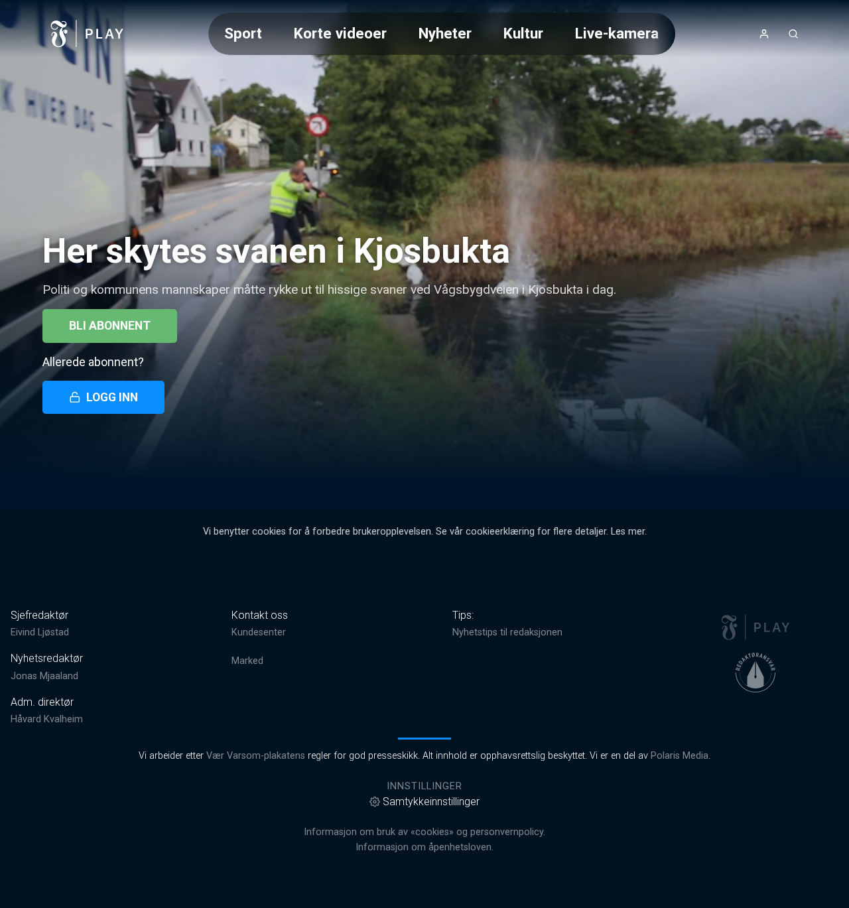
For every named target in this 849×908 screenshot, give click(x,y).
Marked (247, 661)
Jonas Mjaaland (44, 676)
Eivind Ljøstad (40, 632)
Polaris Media (679, 755)
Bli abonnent (110, 325)
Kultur (523, 33)
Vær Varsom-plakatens (255, 755)
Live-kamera (617, 33)
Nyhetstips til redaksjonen (507, 632)
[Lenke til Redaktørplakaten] (755, 672)
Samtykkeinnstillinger (431, 801)
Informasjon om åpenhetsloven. (424, 847)
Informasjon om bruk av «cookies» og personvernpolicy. (424, 832)
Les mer (628, 531)
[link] (87, 34)
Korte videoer (340, 33)
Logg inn (112, 397)
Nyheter (445, 33)
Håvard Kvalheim (47, 719)
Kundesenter (258, 632)
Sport (243, 33)
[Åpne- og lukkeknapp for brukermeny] (764, 34)
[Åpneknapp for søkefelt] (793, 34)
